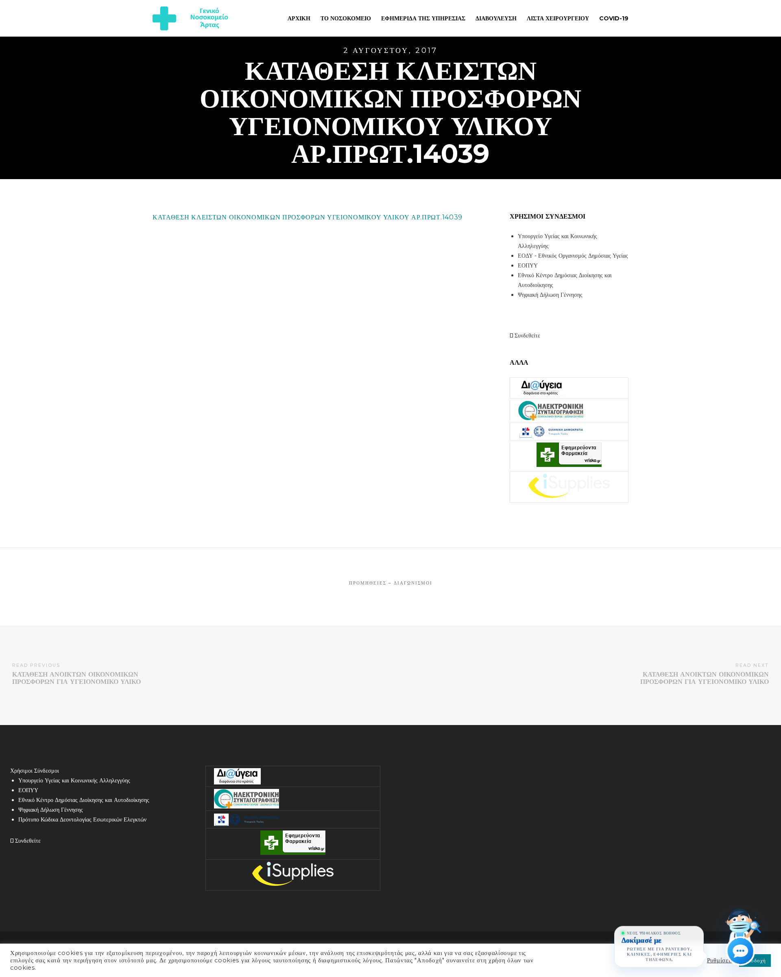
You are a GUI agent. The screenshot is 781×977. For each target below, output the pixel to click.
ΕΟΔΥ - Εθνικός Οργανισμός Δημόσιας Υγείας (573, 255)
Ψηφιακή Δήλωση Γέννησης (550, 294)
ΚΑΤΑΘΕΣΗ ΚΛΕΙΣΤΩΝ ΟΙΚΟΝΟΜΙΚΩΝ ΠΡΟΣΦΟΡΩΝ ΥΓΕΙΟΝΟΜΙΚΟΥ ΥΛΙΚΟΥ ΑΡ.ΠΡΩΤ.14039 (307, 217)
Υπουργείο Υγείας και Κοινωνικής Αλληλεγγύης (74, 780)
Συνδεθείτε (526, 335)
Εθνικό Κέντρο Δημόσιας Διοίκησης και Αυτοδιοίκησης (83, 800)
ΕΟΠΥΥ (528, 265)
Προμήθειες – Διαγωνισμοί (390, 583)
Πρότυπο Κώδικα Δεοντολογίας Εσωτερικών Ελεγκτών (82, 819)
